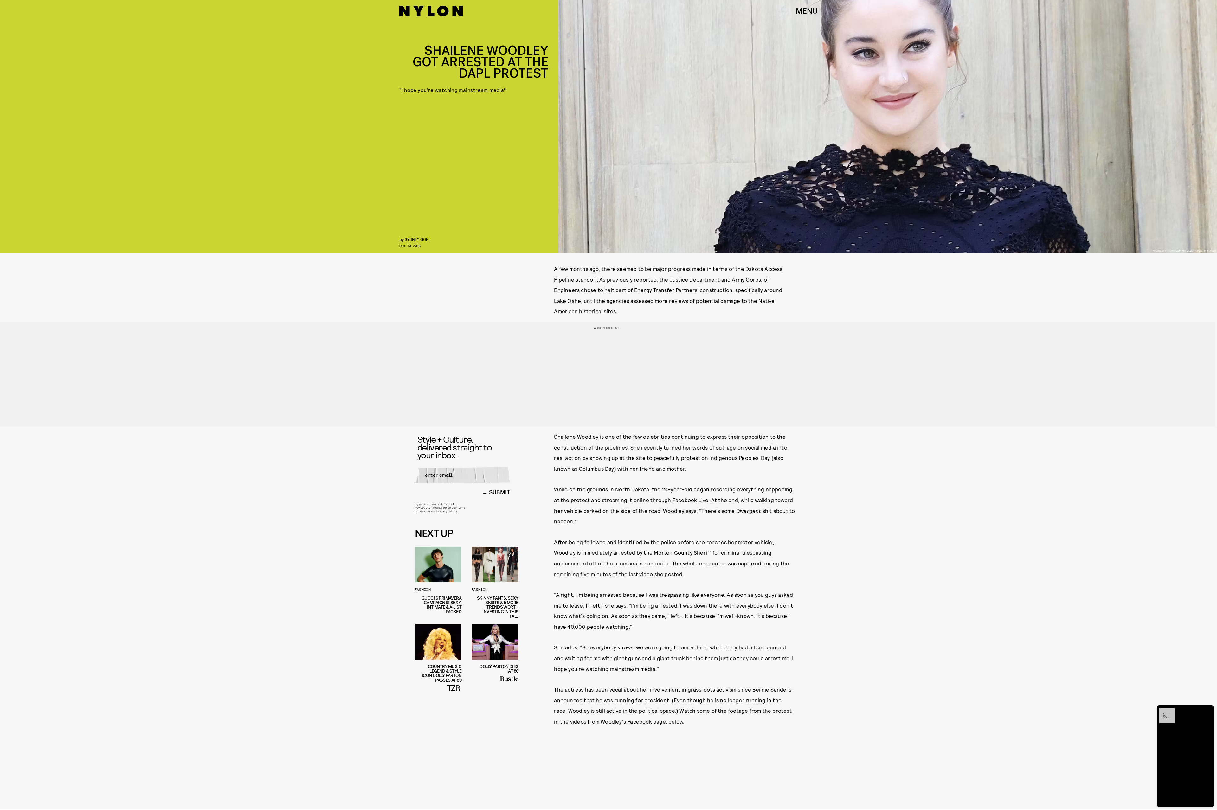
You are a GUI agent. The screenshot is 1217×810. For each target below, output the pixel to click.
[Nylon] (431, 11)
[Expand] (1164, 711)
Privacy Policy (446, 511)
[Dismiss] (1207, 711)
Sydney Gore (418, 239)
